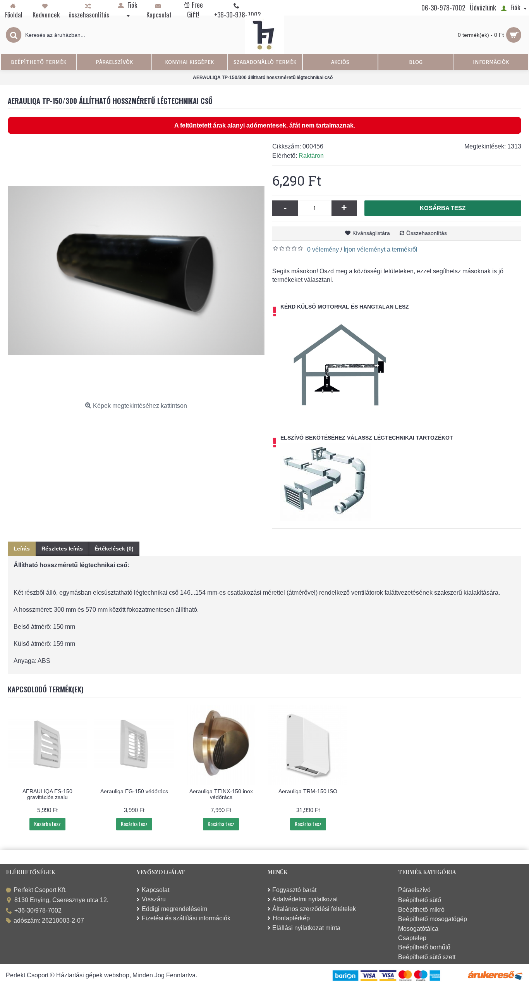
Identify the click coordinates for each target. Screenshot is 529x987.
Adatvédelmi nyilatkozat (305, 899)
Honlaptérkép (291, 918)
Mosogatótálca (418, 928)
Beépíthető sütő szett (426, 957)
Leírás (22, 548)
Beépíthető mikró (421, 909)
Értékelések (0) (114, 548)
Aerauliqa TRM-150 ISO (307, 791)
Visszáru (154, 899)
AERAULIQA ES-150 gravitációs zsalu (47, 794)
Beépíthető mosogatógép (432, 919)
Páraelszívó (414, 890)
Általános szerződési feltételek (314, 909)
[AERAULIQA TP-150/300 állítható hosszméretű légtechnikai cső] (136, 270)
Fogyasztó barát (294, 890)
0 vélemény (323, 249)
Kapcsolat (155, 890)
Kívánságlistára (371, 233)
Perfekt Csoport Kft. (40, 890)
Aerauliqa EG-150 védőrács (134, 791)
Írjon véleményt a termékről (380, 249)
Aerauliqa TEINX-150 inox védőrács (221, 794)
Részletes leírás (62, 548)
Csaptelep (412, 938)
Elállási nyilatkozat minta (306, 928)
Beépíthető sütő (419, 900)
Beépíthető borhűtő (424, 947)
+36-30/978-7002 (38, 910)
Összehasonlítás (426, 233)
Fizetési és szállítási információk (186, 918)
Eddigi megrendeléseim (174, 909)
